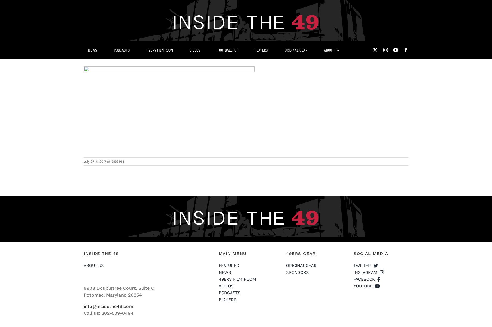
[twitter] (375, 50)
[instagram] (385, 50)
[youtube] (395, 50)
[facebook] (406, 50)
